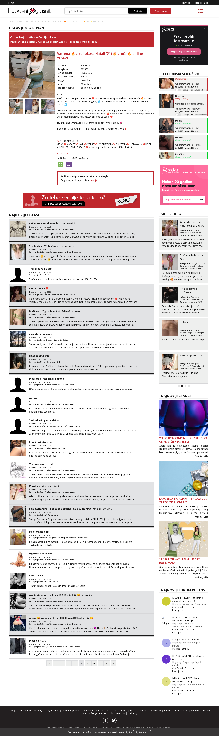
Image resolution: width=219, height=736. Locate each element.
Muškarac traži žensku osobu (46, 378)
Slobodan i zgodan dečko (44, 420)
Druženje (44, 426)
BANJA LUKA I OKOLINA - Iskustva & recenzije (185, 680)
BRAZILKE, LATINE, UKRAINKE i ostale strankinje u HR (188, 599)
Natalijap (85, 65)
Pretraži (138, 10)
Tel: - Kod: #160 (188, 104)
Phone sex (156, 710)
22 (107, 663)
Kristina (179, 90)
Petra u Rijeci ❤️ (38, 288)
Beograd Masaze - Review (185, 639)
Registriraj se (201, 2)
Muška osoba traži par (55, 448)
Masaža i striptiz (180, 648)
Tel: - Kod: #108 (188, 157)
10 (94, 663)
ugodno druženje (39, 355)
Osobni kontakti (47, 362)
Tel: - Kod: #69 (187, 79)
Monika (179, 131)
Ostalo (206, 710)
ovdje (94, 180)
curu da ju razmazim (41, 333)
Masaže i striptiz (48, 537)
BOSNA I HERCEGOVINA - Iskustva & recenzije (185, 619)
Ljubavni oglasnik (15, 21)
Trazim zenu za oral (41, 464)
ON (58, 362)
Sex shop (195, 710)
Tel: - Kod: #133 (188, 140)
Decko (33, 398)
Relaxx (184, 322)
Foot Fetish (52, 581)
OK (130, 732)
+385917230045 (79, 157)
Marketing (132, 713)
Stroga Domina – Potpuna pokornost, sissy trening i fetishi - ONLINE (70, 508)
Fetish (43, 515)
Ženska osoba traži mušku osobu (44, 21)
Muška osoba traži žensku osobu (60, 229)
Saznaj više (144, 732)
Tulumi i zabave (180, 710)
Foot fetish (36, 575)
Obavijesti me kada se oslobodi (195, 84)
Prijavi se (185, 2)
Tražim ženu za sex (40, 268)
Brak (132, 710)
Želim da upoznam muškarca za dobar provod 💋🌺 (191, 225)
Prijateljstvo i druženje (188, 290)
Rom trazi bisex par (41, 442)
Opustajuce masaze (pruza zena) (73, 537)
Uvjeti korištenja (90, 713)
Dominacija (52, 515)
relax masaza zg (39, 531)
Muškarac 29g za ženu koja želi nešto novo (54, 311)
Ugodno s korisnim (40, 553)
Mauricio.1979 (37, 640)
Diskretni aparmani (71, 710)
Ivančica (179, 148)
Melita (178, 114)
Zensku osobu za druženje (44, 486)
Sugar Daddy (46, 340)
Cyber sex (27, 21)
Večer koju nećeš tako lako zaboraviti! (52, 223)
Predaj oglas (160, 10)
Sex (41, 229)
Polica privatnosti (117, 713)
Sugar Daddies (61, 340)
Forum (11, 2)
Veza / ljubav (120, 710)
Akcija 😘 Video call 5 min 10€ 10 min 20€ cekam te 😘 (61, 617)
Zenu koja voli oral (191, 355)
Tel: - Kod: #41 (187, 123)
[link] (184, 185)
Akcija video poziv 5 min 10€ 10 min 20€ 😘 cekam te (60, 595)
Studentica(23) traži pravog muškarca (52, 246)
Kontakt (103, 713)
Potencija (88, 710)
